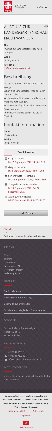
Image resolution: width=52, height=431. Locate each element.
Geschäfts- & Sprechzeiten (17, 303)
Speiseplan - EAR (12, 266)
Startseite (8, 229)
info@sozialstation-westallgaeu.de (25, 359)
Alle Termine (27, 213)
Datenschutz (38, 411)
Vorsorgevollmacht (13, 269)
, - (26, 162)
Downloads (9, 262)
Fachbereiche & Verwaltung (18, 297)
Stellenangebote (12, 273)
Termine (8, 258)
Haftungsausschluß (16, 411)
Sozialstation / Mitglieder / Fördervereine (24, 310)
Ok (26, 422)
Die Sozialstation (12, 291)
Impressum (26, 415)
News (6, 255)
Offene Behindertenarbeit (18, 68)
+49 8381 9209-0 (16, 352)
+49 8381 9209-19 (16, 355)
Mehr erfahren (26, 427)
